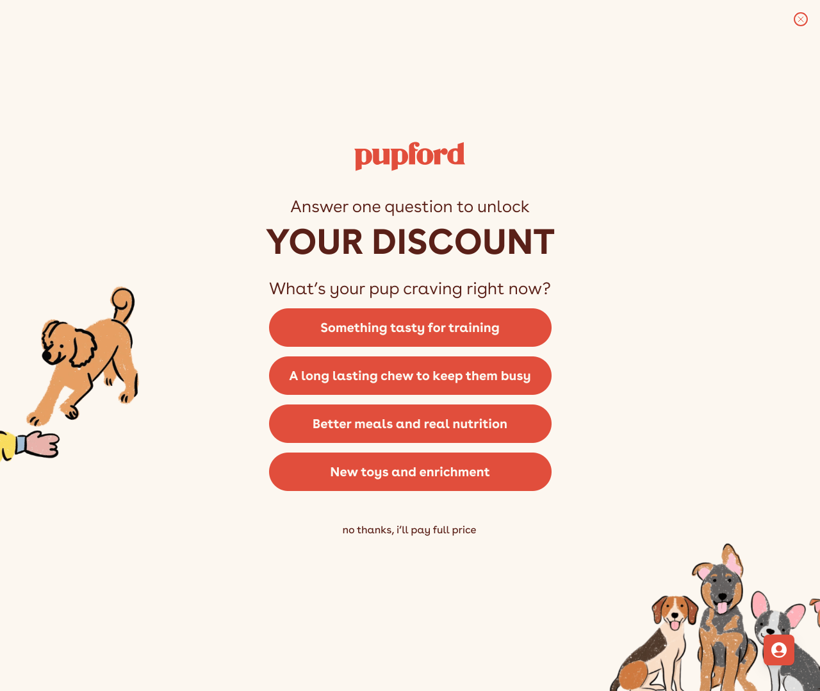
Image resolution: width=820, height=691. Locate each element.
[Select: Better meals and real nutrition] (410, 423)
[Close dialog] (800, 19)
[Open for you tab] (779, 650)
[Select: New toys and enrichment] (410, 476)
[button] (410, 326)
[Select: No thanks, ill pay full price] (410, 549)
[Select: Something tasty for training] (410, 326)
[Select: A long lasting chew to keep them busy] (410, 375)
